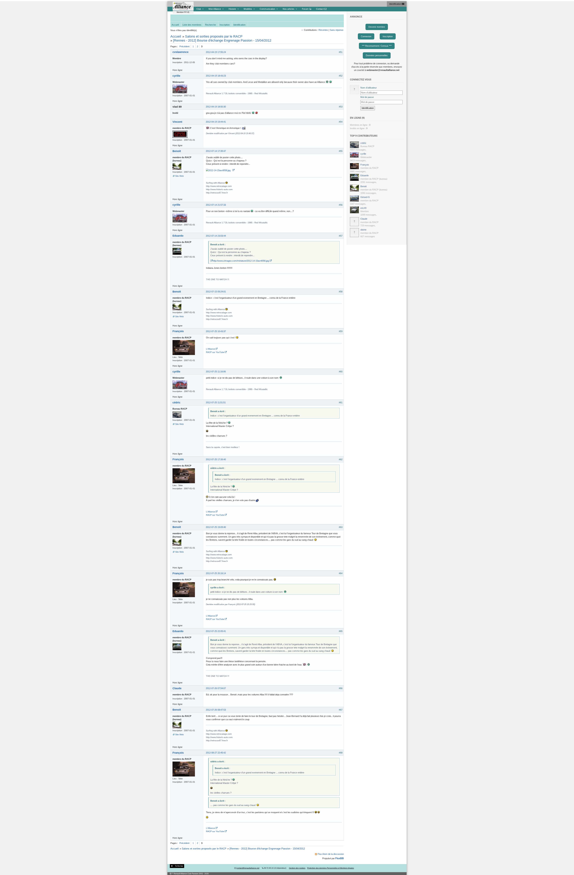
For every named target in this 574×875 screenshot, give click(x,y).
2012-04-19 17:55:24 (216, 52)
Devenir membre (376, 27)
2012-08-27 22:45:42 (216, 752)
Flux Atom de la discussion (331, 854)
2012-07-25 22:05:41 (216, 631)
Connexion (366, 36)
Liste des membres (192, 24)
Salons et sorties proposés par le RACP (213, 36)
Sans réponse (336, 30)
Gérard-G (365, 197)
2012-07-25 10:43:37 (216, 331)
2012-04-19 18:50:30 (216, 106)
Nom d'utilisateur (368, 87)
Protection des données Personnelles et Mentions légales (330, 868)
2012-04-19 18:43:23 (216, 75)
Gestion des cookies (297, 868)
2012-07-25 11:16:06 (216, 371)
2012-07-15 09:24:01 (216, 291)
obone (363, 229)
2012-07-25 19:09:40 (216, 527)
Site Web (179, 176)
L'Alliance (210, 349)
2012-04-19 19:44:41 (216, 121)
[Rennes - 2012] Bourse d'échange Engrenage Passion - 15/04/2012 (222, 40)
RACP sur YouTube (215, 352)
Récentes (323, 30)
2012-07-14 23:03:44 (216, 236)
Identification (395, 4)
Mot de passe (367, 97)
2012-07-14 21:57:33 (216, 205)
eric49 (363, 208)
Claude (176, 688)
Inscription (225, 24)
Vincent (177, 121)
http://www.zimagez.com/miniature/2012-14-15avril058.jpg (241, 260)
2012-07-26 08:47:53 (216, 709)
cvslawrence (180, 52)
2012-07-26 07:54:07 (216, 688)
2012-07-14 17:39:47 (216, 151)
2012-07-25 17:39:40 (216, 459)
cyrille (176, 75)
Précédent (184, 46)
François (178, 331)
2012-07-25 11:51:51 (216, 402)
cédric (176, 402)
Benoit (176, 151)
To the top (179, 866)
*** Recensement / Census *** (377, 46)
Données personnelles (377, 55)
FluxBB (339, 858)
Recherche (210, 24)
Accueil (175, 24)
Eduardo (177, 235)
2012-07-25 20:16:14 (216, 573)
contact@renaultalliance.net (248, 868)
